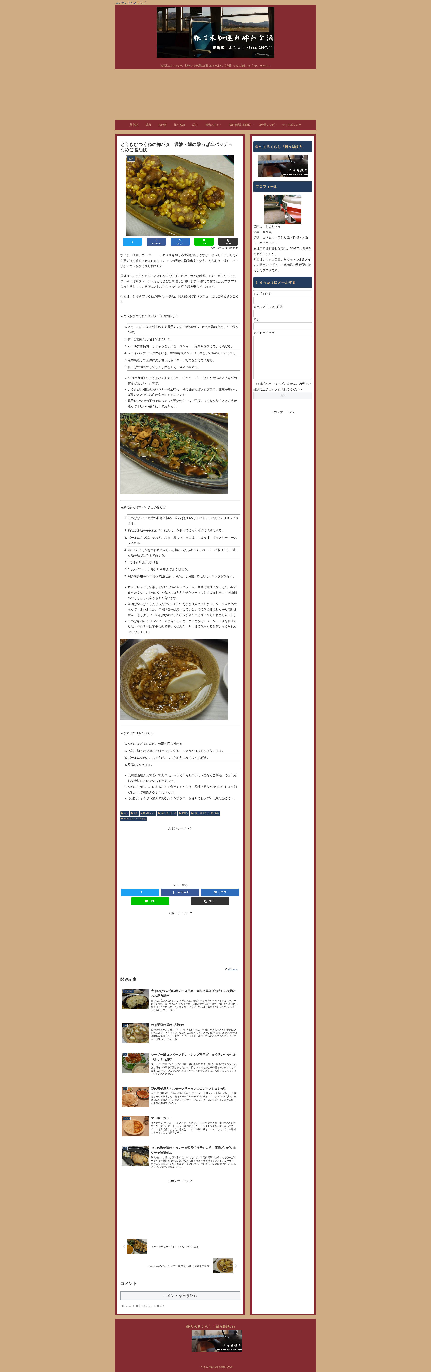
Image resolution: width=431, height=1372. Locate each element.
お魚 (136, 813)
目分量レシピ (149, 813)
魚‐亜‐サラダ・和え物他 (135, 818)
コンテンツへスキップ (130, 2)
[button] (228, 242)
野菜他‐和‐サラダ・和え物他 (206, 813)
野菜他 (185, 813)
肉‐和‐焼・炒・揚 (168, 813)
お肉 (126, 813)
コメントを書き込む (180, 1296)
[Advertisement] (215, 94)
